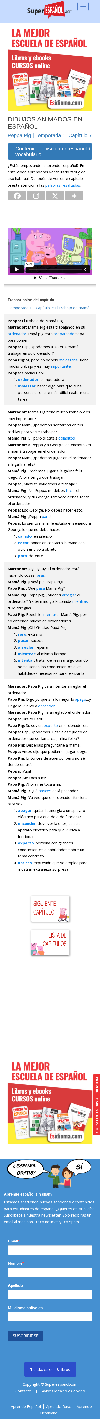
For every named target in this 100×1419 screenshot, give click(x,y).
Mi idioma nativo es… (27, 1307)
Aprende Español (26, 1406)
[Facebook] (17, 195)
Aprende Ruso (58, 1406)
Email (13, 1241)
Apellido (15, 1285)
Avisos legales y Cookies (63, 1390)
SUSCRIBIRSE (26, 1336)
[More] (74, 195)
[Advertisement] (50, 1009)
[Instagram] (36, 195)
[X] (55, 195)
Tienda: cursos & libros (50, 1369)
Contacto (23, 1390)
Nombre (15, 1263)
